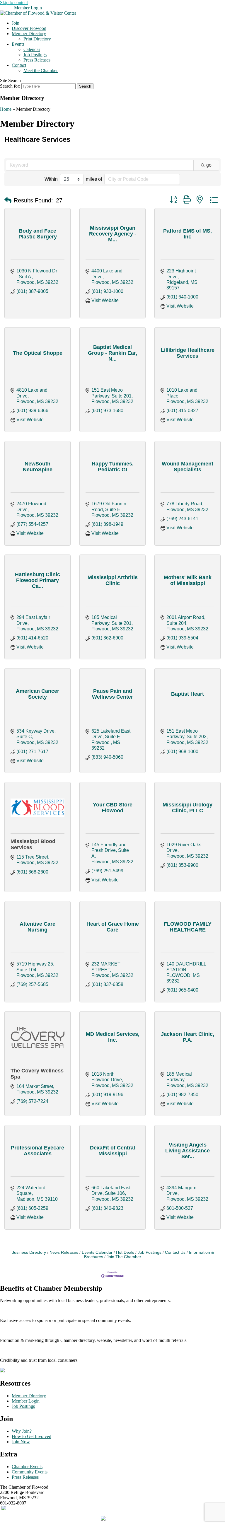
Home (5, 109)
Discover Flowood (29, 28)
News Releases (64, 1252)
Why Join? (22, 1431)
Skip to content (14, 2)
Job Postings (35, 54)
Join (15, 23)
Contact (19, 65)
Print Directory (37, 38)
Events (18, 44)
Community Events (29, 1471)
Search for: (10, 85)
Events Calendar (97, 1252)
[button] (7, 200)
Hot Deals (125, 1252)
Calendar (31, 49)
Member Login (28, 7)
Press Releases (36, 59)
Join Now (21, 1441)
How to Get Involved (31, 1436)
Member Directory (29, 33)
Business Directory (28, 1252)
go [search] (209, 165)
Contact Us (175, 1252)
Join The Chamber (124, 1257)
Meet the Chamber (40, 70)
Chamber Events (27, 1466)
